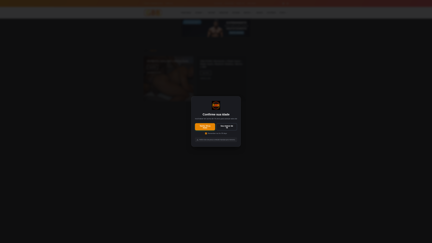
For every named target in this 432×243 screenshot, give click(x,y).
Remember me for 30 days (217, 133)
